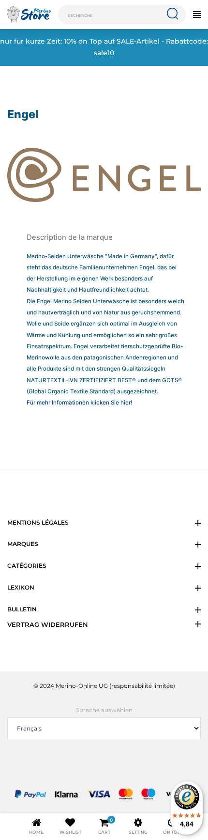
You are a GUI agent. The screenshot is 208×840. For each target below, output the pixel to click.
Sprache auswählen (104, 710)
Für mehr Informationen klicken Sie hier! (79, 402)
